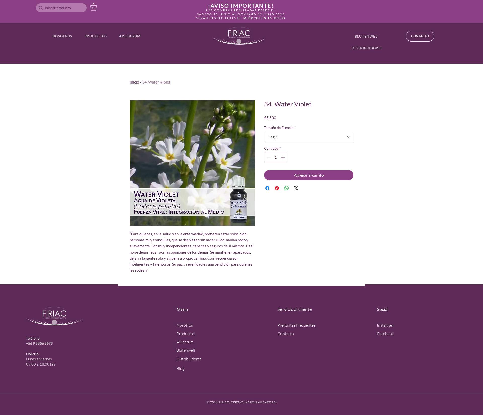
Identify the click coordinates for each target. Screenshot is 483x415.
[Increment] (283, 157)
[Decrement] (268, 157)
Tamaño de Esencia (280, 127)
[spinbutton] (275, 157)
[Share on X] (296, 188)
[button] (93, 7)
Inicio (134, 81)
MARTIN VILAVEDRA (260, 402)
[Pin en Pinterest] (277, 188)
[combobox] (308, 137)
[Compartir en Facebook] (267, 188)
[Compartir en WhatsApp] (287, 188)
